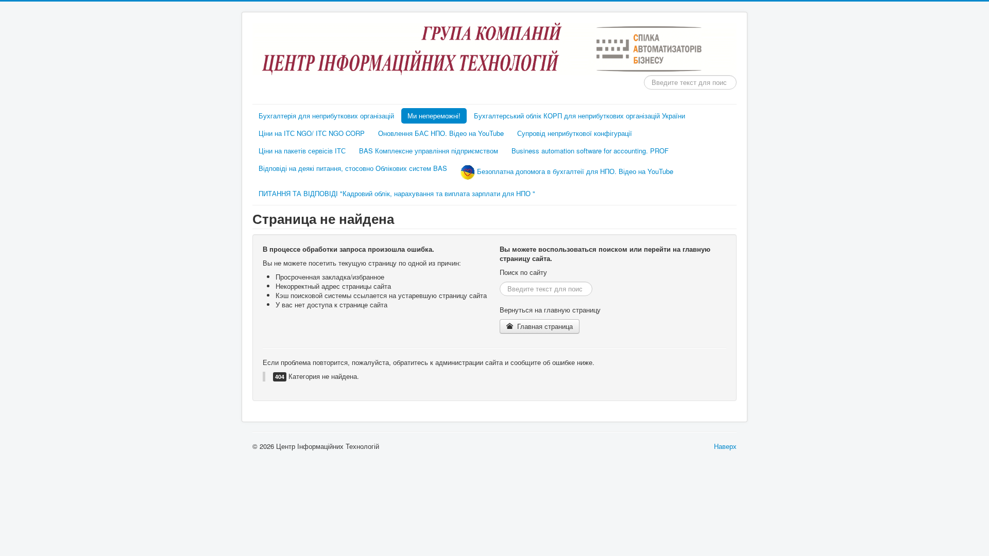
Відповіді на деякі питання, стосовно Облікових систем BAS (353, 168)
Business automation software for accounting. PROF (590, 150)
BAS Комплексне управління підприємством (428, 150)
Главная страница (544, 326)
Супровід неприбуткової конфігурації (574, 133)
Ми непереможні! (434, 115)
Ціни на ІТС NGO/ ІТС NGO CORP (312, 133)
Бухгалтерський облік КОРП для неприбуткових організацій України (579, 115)
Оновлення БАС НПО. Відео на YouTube (441, 133)
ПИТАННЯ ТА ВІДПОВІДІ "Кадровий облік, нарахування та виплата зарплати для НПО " (397, 193)
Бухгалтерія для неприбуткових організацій (326, 115)
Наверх (725, 446)
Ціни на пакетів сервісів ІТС (302, 150)
